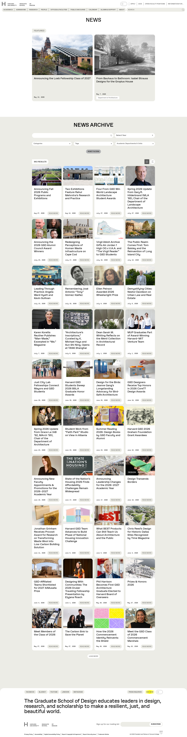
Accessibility (38, 734)
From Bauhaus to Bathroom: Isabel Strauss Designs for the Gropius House (122, 80)
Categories (38, 143)
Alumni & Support (108, 10)
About (121, 10)
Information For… (176, 4)
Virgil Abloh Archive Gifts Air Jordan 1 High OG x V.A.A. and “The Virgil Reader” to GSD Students (108, 248)
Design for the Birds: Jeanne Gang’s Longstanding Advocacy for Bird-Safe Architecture (108, 389)
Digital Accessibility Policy (52, 734)
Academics (8, 10)
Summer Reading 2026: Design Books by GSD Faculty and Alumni (108, 433)
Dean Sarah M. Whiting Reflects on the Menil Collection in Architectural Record (108, 339)
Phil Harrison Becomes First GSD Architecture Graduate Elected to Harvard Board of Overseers (108, 589)
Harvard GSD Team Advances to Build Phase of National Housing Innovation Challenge (77, 535)
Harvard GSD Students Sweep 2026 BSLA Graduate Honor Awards (75, 389)
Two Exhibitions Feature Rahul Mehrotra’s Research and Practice (77, 193)
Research (33, 10)
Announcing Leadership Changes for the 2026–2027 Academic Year (108, 483)
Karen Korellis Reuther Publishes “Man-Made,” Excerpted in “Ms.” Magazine (45, 339)
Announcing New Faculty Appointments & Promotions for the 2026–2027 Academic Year (45, 486)
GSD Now (149, 692)
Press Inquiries (135, 692)
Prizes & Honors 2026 (137, 583)
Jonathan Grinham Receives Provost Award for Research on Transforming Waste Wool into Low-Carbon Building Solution (46, 538)
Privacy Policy (28, 734)
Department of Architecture (108, 98)
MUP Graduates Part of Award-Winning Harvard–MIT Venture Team (139, 337)
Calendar (93, 10)
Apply (133, 4)
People (44, 10)
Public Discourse (78, 10)
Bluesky (42, 692)
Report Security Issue (89, 734)
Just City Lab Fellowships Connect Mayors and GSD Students (46, 387)
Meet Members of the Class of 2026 (45, 633)
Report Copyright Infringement (71, 734)
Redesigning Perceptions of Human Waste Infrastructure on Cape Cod (75, 248)
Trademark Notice (103, 734)
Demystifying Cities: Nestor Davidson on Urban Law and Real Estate (139, 293)
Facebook (30, 692)
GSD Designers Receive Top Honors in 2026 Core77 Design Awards (139, 387)
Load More (93, 656)
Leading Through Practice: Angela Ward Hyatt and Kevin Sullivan (44, 293)
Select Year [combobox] (121, 135)
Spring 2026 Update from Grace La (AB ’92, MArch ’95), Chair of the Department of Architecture (46, 436)
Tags (77, 143)
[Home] (40, 724)
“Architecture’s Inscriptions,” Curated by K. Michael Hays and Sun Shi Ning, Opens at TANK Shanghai (77, 340)
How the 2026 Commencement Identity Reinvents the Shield (107, 636)
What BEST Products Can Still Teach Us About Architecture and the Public (108, 533)
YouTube (53, 692)
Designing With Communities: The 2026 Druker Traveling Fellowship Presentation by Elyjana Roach (77, 589)
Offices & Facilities (59, 10)
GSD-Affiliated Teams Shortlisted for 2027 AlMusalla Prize (45, 586)
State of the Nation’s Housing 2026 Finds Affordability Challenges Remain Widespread (77, 485)
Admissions (21, 10)
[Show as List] (152, 161)
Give (140, 4)
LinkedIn (65, 692)
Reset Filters (93, 151)
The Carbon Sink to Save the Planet (76, 633)
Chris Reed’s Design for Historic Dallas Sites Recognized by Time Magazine (139, 533)
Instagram (78, 692)
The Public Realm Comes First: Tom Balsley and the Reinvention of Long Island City (139, 248)
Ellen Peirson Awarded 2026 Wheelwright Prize (107, 292)
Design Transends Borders (138, 480)
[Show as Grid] (146, 161)
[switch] (123, 4)
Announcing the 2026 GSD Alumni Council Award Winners (45, 246)
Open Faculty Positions (155, 4)
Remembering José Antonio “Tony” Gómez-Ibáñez (76, 292)
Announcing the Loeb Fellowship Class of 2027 (62, 78)
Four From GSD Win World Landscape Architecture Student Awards (108, 193)
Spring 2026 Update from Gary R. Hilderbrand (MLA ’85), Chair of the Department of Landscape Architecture (139, 198)
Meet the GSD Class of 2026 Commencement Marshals (139, 636)
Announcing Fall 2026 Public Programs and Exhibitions (43, 193)
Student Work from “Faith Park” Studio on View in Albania (76, 432)
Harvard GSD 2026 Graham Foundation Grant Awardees (139, 432)
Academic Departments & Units (129, 143)
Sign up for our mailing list (107, 724)
